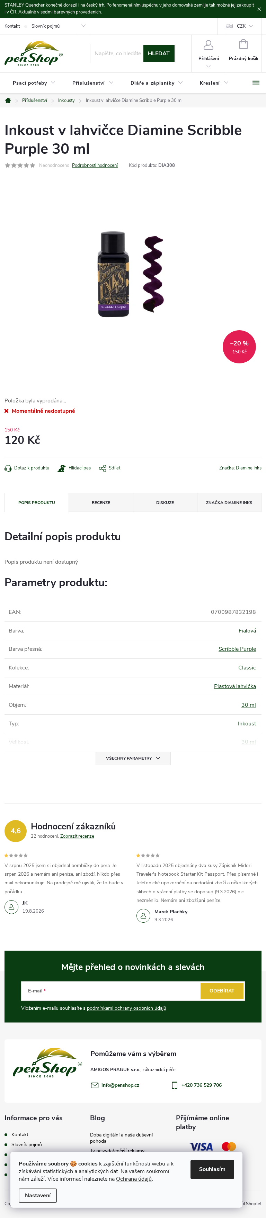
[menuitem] (34, 83)
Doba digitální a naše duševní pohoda (121, 1138)
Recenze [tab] (101, 502)
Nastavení (38, 1195)
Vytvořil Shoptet (245, 1204)
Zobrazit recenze (77, 836)
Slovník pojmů (46, 26)
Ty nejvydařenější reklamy (117, 1151)
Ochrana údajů (134, 1179)
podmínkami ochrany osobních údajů (126, 1008)
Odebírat (222, 991)
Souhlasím (212, 1169)
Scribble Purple (237, 649)
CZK (241, 26)
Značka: (240, 468)
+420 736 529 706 (201, 1085)
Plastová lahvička (235, 686)
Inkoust (247, 723)
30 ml (248, 705)
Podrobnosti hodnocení (95, 165)
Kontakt (12, 26)
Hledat (159, 53)
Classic (247, 668)
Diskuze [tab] (165, 502)
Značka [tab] (229, 502)
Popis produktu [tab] (36, 502)
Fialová (247, 631)
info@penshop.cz (120, 1085)
